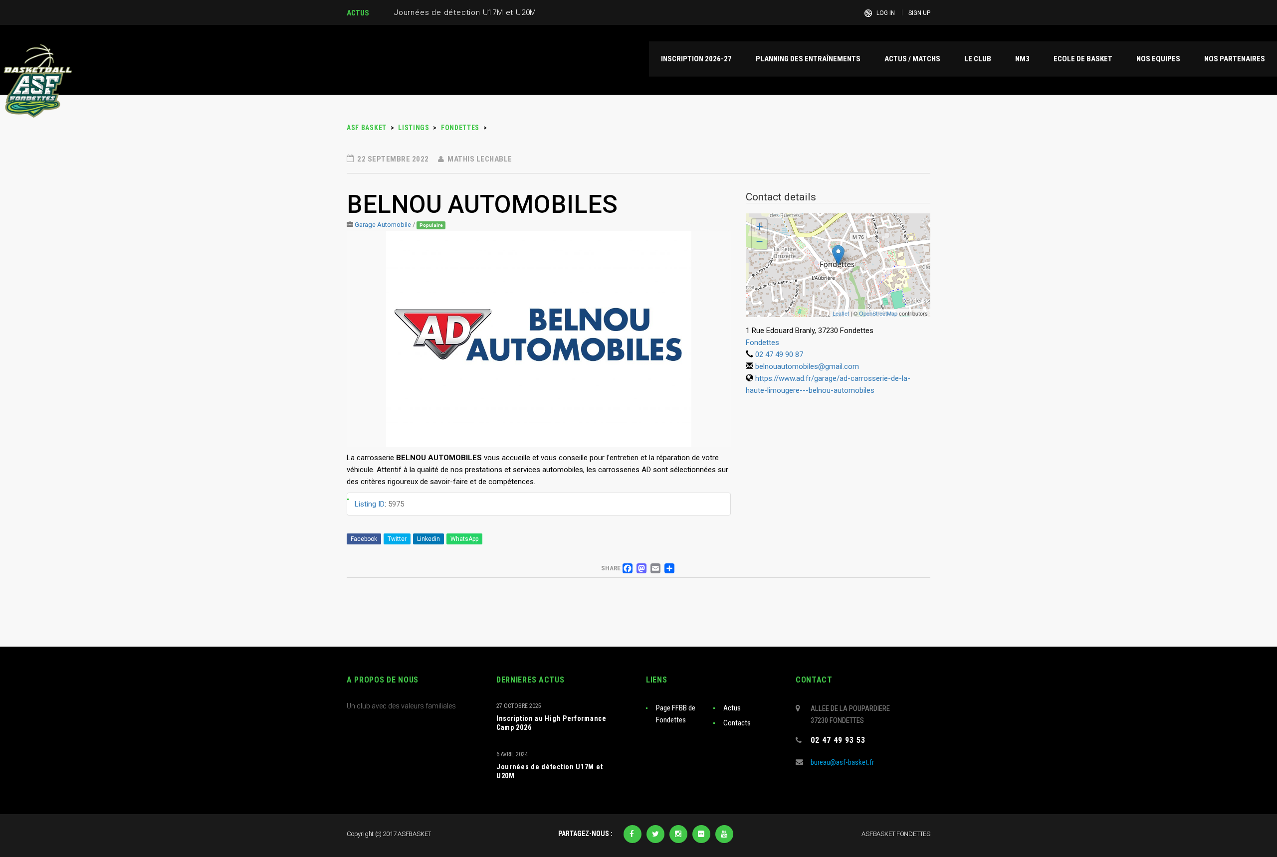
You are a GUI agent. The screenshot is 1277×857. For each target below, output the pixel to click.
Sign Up (919, 12)
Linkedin (428, 538)
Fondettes (762, 342)
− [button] (759, 241)
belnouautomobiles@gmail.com (807, 366)
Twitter (397, 538)
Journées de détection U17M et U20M (549, 771)
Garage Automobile (383, 224)
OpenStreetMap (878, 313)
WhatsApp (464, 538)
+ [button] (759, 226)
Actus (732, 707)
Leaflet (841, 313)
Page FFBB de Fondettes (675, 713)
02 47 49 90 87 (779, 354)
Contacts (737, 722)
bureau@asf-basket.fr (842, 762)
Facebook (364, 538)
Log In (885, 12)
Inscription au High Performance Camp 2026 (551, 722)
